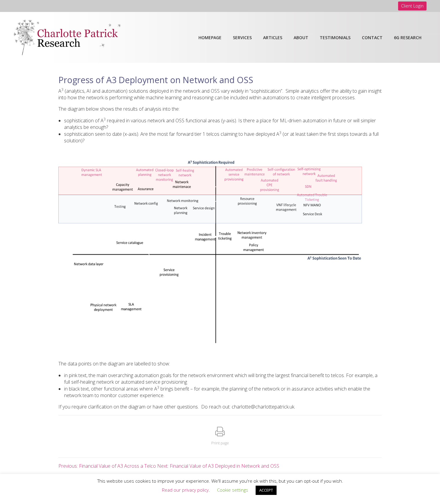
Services (242, 37)
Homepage (209, 37)
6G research (407, 37)
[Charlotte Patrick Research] (67, 36)
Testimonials (335, 37)
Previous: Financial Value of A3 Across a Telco (107, 466)
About (301, 37)
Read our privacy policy (185, 490)
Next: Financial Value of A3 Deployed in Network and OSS (218, 466)
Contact (372, 37)
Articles (272, 37)
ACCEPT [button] (266, 490)
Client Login (412, 6)
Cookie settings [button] (232, 490)
